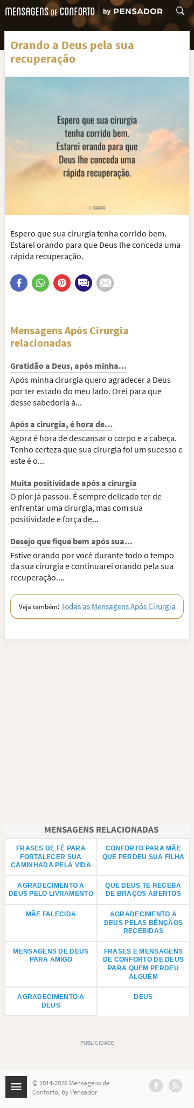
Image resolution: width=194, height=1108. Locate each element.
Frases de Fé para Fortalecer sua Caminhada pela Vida (51, 856)
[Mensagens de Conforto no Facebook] (156, 1085)
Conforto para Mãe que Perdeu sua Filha (143, 852)
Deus (143, 997)
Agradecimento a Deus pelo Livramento (51, 890)
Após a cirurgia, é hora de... (61, 423)
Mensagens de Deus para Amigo (50, 956)
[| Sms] (83, 283)
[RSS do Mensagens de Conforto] (175, 1085)
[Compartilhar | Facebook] (18, 283)
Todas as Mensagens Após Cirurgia (118, 606)
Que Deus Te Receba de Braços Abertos (143, 890)
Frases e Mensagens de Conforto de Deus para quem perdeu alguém (143, 964)
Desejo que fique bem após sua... (71, 541)
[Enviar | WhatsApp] (40, 283)
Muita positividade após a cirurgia (73, 482)
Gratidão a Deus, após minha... (68, 365)
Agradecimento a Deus (51, 1001)
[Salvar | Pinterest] (62, 283)
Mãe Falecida (51, 914)
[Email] (105, 283)
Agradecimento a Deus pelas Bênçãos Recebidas (143, 922)
